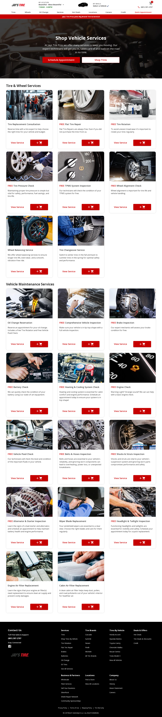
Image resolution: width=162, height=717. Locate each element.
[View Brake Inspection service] (132, 303)
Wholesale (65, 679)
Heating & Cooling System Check (79, 387)
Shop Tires (101, 60)
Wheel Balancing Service (20, 250)
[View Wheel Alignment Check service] (132, 166)
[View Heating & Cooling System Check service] (81, 368)
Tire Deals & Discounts (142, 639)
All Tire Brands (90, 656)
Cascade (88, 634)
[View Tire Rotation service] (132, 105)
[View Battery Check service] (29, 368)
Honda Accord (114, 634)
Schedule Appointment (61, 60)
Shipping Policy (87, 708)
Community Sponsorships (71, 701)
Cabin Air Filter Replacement (74, 585)
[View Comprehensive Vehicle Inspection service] (81, 303)
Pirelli (87, 647)
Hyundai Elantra (115, 639)
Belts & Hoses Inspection (75, 454)
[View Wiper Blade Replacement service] (81, 502)
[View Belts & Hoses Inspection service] (81, 435)
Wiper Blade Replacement (72, 521)
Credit (123, 12)
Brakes (63, 651)
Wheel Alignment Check (126, 185)
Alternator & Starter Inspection (27, 521)
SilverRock (65, 692)
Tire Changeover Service (72, 250)
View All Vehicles (115, 660)
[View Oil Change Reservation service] (29, 303)
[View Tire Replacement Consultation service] (29, 105)
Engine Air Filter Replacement (23, 585)
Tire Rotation (120, 124)
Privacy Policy (62, 708)
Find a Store (90, 679)
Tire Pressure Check (21, 185)
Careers (109, 12)
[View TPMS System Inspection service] (81, 166)
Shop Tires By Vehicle (69, 639)
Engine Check (121, 387)
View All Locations (92, 684)
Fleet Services (66, 684)
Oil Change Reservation (20, 322)
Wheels (28, 12)
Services (60, 12)
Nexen (87, 643)
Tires (13, 12)
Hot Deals (76, 12)
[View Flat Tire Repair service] (81, 105)
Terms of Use (74, 708)
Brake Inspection (122, 322)
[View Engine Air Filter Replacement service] (29, 566)
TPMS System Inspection (75, 185)
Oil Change (43, 12)
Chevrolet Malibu (115, 647)
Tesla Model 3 (114, 656)
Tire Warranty (99, 708)
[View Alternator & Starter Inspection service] (29, 502)
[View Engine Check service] (132, 368)
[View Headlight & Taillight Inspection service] (132, 502)
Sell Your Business (68, 688)
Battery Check (18, 387)
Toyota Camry (114, 643)
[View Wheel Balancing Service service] (29, 231)
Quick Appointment (143, 12)
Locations (93, 12)
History (112, 684)
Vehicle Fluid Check (20, 454)
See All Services (67, 669)
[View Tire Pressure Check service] (29, 166)
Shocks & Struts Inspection (127, 454)
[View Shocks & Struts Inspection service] (132, 435)
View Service (17, 142)
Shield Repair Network (69, 697)
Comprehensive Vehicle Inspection (80, 322)
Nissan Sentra (114, 651)
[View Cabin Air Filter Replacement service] (81, 566)
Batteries (64, 656)
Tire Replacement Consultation (24, 124)
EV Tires (64, 664)
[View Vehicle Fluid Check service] (29, 435)
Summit (88, 639)
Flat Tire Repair (70, 124)
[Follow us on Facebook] (10, 646)
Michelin (88, 651)
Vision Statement (116, 688)
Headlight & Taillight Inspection (130, 521)
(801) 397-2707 (147, 7)
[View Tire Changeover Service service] (81, 231)
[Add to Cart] (39, 143)
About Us (113, 679)
